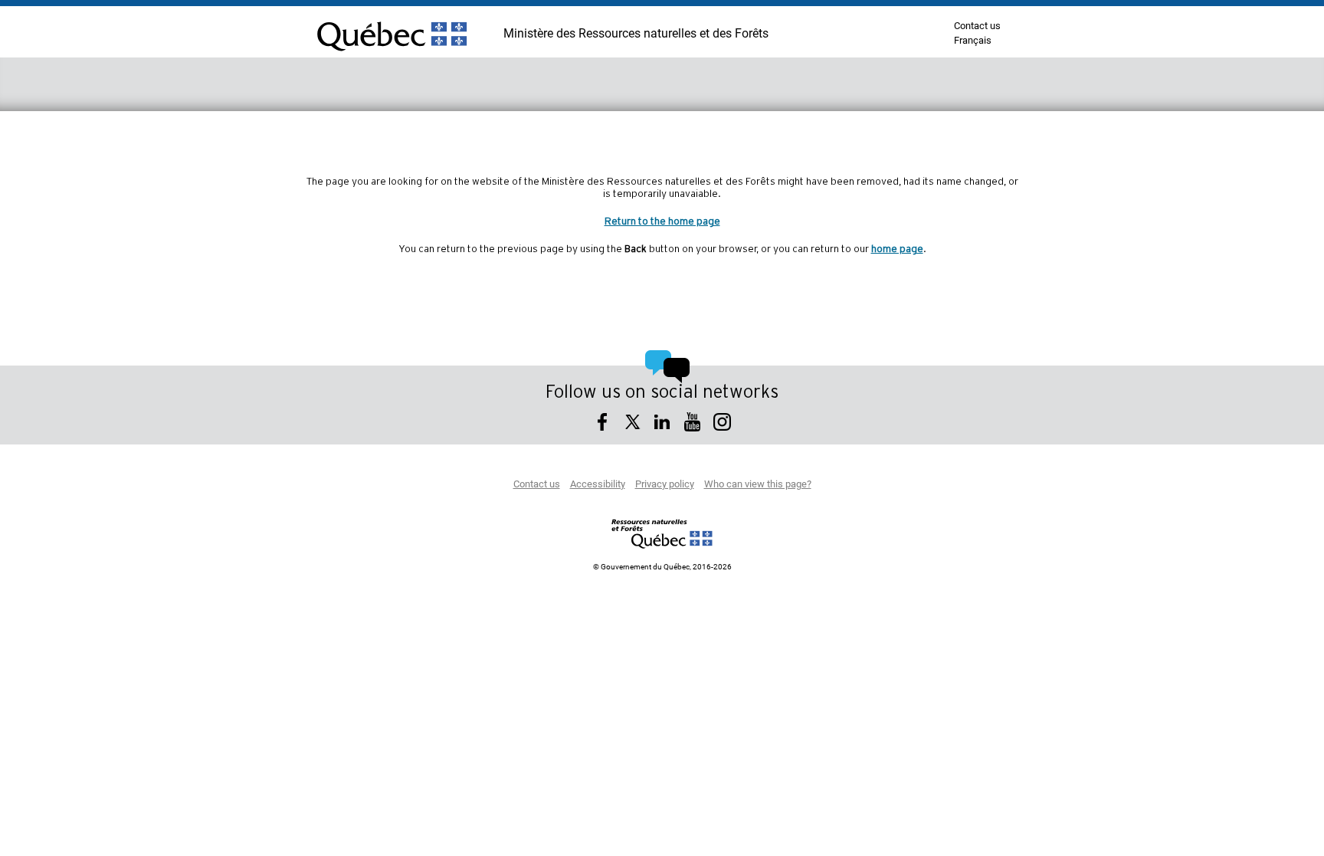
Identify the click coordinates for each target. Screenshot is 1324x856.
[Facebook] (602, 424)
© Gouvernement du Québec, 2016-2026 (662, 567)
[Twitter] (632, 424)
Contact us (977, 26)
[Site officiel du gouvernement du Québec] (392, 57)
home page (897, 249)
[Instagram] (722, 424)
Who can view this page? (757, 485)
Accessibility (597, 485)
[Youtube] (692, 424)
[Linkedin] (662, 424)
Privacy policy (664, 485)
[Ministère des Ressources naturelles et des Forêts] (662, 533)
